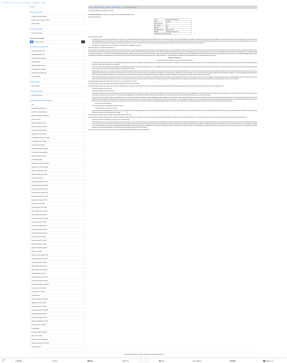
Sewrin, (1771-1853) (36, 335)
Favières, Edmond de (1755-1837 (39, 218)
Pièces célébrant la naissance (38, 58)
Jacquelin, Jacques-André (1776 (39, 258)
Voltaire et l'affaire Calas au (38, 65)
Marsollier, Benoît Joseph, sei (38, 273)
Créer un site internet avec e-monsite (133, 354)
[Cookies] (3, 360)
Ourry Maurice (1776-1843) (38, 288)
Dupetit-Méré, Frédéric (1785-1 (39, 200)
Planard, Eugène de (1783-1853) (39, 310)
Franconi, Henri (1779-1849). (38, 222)
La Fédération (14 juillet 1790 (38, 72)
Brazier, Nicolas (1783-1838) (38, 130)
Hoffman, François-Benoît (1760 (39, 255)
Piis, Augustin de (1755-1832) (39, 306)
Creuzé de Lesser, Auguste (38, 145)
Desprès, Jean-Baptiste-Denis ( (39, 170)
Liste (32, 104)
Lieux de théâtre (35, 23)
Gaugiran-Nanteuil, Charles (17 (39, 229)
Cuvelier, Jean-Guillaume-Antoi (39, 152)
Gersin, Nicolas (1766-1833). (38, 236)
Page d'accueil (36, 2)
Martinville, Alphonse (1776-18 (39, 277)
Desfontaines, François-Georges (39, 167)
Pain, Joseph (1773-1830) (38, 291)
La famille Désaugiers (36, 159)
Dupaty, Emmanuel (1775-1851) (39, 196)
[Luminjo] (232, 361)
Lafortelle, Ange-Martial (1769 (39, 266)
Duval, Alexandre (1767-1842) (39, 207)
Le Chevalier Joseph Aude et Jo (39, 112)
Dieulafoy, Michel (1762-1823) (39, 174)
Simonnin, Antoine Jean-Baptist (39, 339)
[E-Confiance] (197, 361)
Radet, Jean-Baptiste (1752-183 (39, 321)
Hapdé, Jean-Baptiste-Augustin (39, 247)
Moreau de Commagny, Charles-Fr (40, 284)
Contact (43, 2)
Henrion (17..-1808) (36, 251)
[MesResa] (90, 361)
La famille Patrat (35, 295)
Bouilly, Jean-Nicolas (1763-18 (39, 126)
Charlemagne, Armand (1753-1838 (40, 137)
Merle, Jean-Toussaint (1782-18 (39, 280)
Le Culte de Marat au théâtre (38, 69)
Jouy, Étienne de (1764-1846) (38, 262)
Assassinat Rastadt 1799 (37, 50)
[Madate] (54, 361)
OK (83, 42)
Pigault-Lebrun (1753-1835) (38, 302)
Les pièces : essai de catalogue (113, 7)
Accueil (90, 7)
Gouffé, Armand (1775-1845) (38, 240)
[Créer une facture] (161, 361)
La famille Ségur (35, 328)
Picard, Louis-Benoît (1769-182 (39, 299)
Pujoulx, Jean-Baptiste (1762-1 (39, 317)
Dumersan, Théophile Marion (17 (39, 189)
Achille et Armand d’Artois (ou (39, 108)
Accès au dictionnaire (36, 33)
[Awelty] (125, 361)
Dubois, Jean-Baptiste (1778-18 (39, 181)
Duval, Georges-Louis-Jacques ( (39, 211)
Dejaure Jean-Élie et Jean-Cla (38, 156)
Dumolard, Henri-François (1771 (39, 192)
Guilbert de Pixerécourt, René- (39, 244)
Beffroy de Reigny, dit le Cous (38, 123)
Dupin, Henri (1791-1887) (38, 203)
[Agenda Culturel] (268, 361)
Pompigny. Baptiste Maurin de (39, 313)
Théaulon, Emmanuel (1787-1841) (40, 343)
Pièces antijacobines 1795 (38, 54)
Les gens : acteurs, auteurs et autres (40, 20)
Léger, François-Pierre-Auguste (39, 269)
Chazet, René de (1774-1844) (38, 141)
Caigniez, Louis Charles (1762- (39, 134)
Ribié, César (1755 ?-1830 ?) (38, 324)
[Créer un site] (18, 361)
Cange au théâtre (35, 61)
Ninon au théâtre (35, 76)
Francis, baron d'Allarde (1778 (39, 225)
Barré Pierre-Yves (35, 119)
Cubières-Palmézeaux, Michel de (39, 148)
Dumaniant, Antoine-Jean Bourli (39, 185)
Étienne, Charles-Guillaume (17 (39, 214)
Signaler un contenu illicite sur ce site (153, 354)
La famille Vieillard (36, 346)
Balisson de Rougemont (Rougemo (40, 115)
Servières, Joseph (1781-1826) (39, 332)
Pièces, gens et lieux (99, 7)
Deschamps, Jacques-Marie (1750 (40, 163)
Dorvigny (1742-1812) (37, 178)
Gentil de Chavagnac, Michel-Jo (39, 233)
